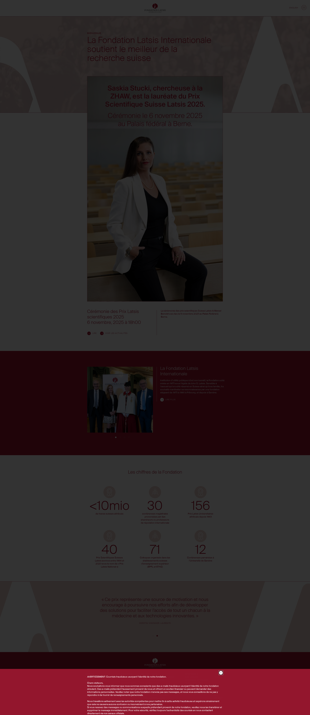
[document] (155, 357)
